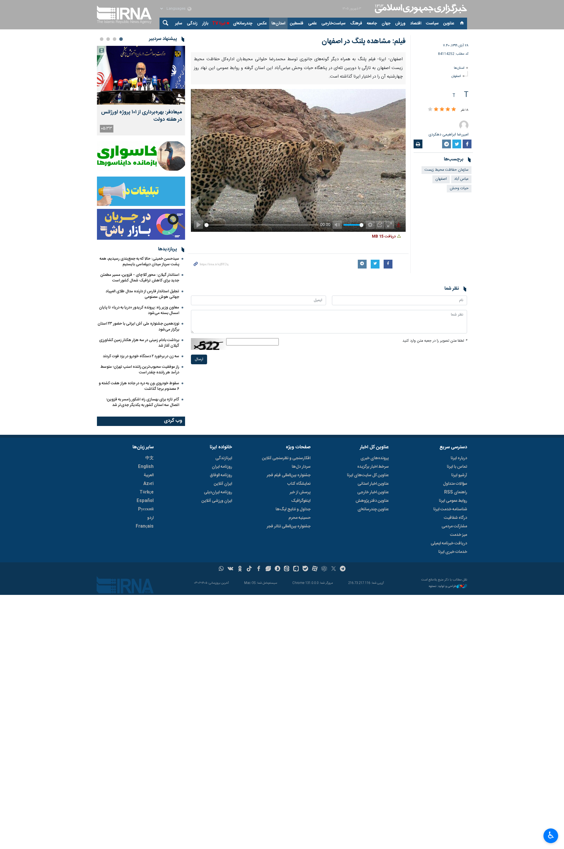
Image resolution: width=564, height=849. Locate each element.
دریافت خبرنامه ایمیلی (449, 543)
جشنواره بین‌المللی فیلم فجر (288, 475)
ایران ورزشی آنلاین (217, 500)
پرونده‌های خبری (374, 458)
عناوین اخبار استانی (373, 483)
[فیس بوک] (259, 569)
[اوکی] (240, 569)
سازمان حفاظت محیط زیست (446, 170)
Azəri (148, 483)
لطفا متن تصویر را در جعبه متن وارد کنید (434, 341)
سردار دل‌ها (301, 466)
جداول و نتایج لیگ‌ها (293, 509)
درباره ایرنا (459, 458)
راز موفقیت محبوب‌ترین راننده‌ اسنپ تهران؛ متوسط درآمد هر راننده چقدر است (139, 370)
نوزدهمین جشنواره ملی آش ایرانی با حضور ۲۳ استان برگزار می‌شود (138, 327)
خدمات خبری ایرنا (452, 552)
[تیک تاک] (249, 569)
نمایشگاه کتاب (298, 483)
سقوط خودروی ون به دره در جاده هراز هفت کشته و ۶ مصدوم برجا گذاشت (139, 386)
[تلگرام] (343, 569)
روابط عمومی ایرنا (453, 500)
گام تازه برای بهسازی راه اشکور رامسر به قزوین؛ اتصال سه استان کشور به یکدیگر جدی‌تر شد (142, 402)
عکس (262, 23)
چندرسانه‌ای (242, 23)
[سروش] (277, 569)
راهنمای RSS (455, 492)
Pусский (146, 509)
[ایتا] (287, 569)
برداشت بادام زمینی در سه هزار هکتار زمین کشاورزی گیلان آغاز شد (139, 343)
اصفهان (456, 76)
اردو (150, 517)
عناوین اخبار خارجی (373, 492)
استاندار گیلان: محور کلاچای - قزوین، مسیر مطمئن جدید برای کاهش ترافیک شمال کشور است (139, 278)
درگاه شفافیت (455, 517)
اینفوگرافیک (300, 500)
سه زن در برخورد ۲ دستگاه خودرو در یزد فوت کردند (141, 356)
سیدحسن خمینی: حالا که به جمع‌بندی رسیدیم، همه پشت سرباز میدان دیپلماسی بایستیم (139, 262)
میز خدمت (458, 534)
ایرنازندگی (223, 458)
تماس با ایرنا (457, 466)
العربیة (149, 475)
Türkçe (147, 492)
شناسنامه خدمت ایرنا (450, 509)
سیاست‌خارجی (333, 23)
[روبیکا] (324, 569)
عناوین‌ (448, 23)
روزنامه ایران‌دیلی (218, 492)
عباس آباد (461, 179)
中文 (149, 458)
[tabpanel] (141, 90)
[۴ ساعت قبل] (141, 75)
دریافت (384, 237)
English (146, 466)
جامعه (372, 23)
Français (145, 526)
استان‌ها (278, 23)
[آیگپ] (296, 569)
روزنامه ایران (222, 466)
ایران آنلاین (223, 483)
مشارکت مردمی (454, 526)
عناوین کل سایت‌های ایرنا (368, 475)
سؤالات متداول (455, 483)
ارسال (199, 359)
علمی (312, 23)
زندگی (192, 23)
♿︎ (551, 835)
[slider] (260, 224)
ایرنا (420, 9)
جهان (386, 23)
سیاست (432, 23)
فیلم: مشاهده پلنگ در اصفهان (364, 41)
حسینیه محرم (299, 517)
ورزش (400, 23)
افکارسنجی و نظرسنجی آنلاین (286, 458)
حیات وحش (459, 188)
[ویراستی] (268, 569)
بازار (205, 23)
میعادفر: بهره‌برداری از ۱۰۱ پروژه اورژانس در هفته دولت (141, 116)
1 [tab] (121, 39)
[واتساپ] (221, 569)
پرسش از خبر (300, 492)
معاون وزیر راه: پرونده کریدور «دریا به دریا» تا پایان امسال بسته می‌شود (139, 310)
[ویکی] (230, 569)
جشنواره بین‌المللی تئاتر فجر (288, 526)
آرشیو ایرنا (459, 475)
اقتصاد (415, 23)
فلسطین (296, 23)
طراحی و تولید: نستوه (442, 586)
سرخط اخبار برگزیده (373, 466)
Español (145, 500)
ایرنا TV (218, 23)
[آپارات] (315, 569)
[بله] (305, 569)
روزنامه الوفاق (221, 475)
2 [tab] (114, 39)
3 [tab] (108, 39)
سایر (178, 23)
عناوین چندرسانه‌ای (373, 509)
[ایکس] (334, 569)
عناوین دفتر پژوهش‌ (372, 500)
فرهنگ (356, 23)
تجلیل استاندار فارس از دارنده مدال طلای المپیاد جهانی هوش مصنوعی (142, 294)
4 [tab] (101, 39)
